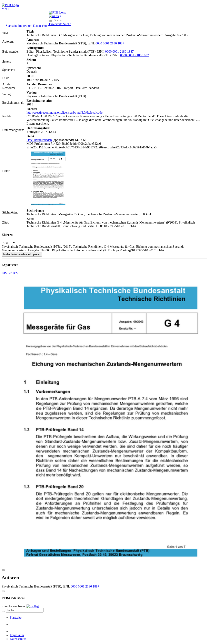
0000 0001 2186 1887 (110, 43)
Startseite (11, 25)
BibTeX (13, 273)
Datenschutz (41, 25)
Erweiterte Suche (60, 24)
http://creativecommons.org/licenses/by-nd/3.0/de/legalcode (64, 112)
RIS (5, 273)
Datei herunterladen (39, 140)
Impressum (25, 25)
